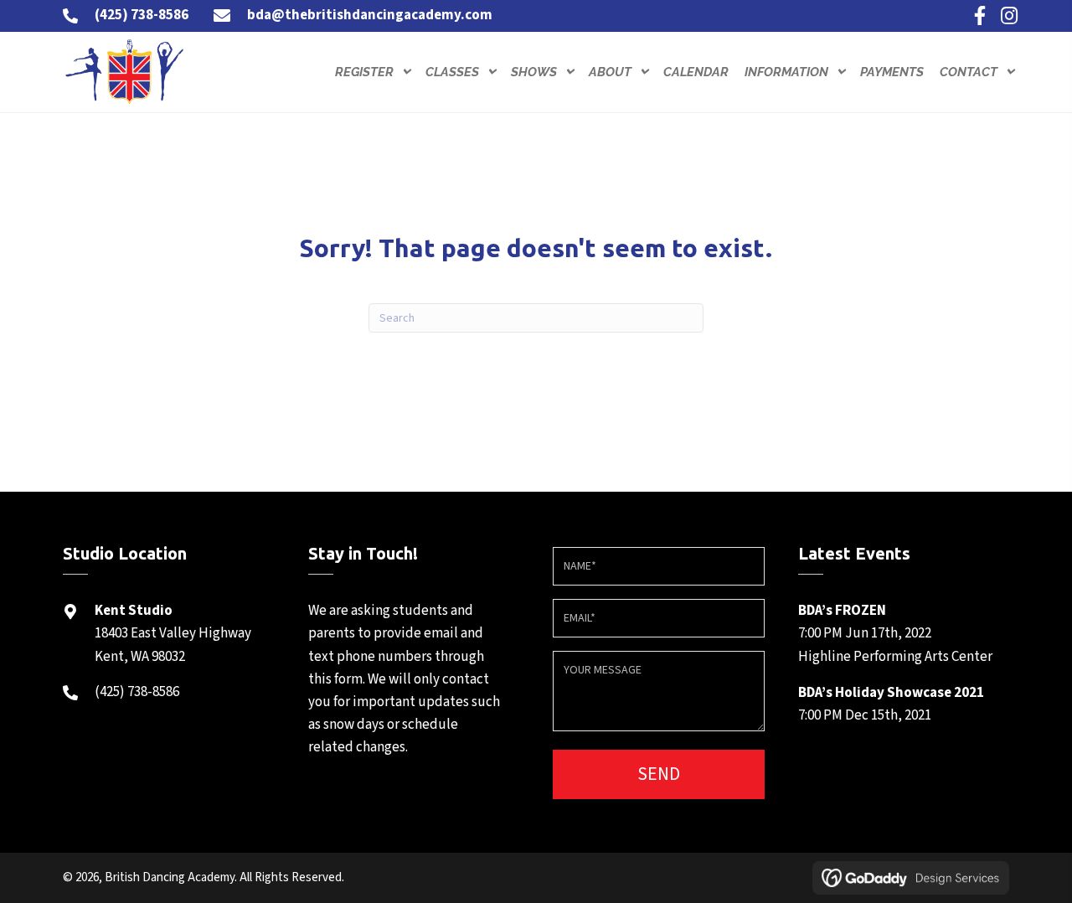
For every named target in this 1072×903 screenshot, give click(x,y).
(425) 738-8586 (141, 15)
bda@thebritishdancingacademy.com (369, 15)
